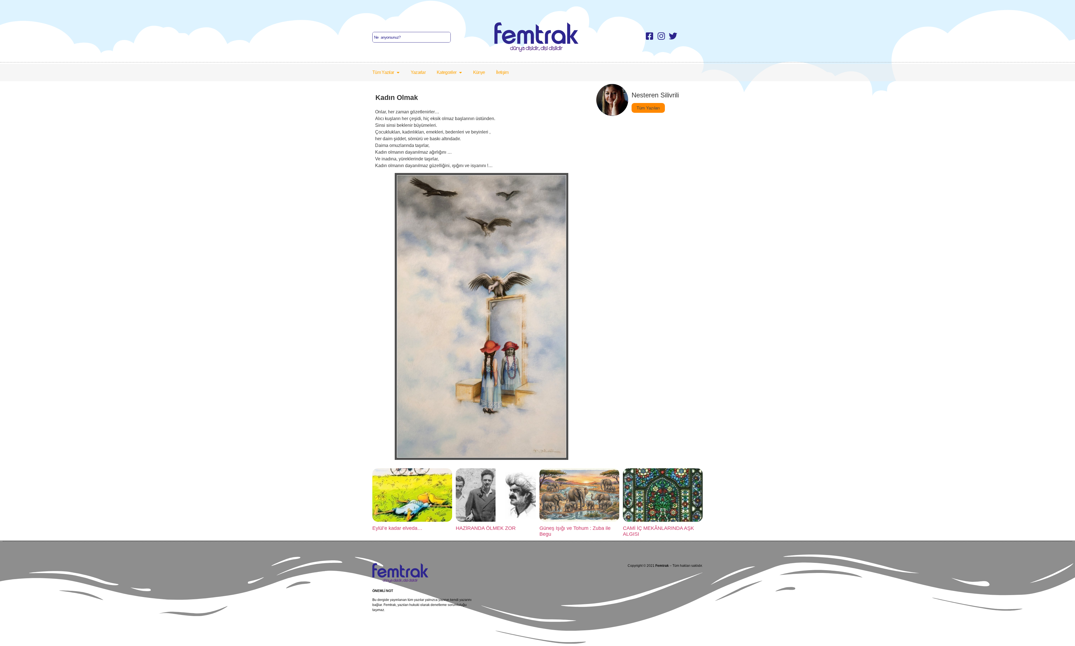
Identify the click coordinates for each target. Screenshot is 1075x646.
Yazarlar (418, 72)
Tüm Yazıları (648, 108)
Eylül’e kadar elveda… (397, 528)
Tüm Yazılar (383, 72)
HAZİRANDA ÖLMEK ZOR (486, 528)
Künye (479, 72)
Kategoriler (446, 72)
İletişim (502, 72)
